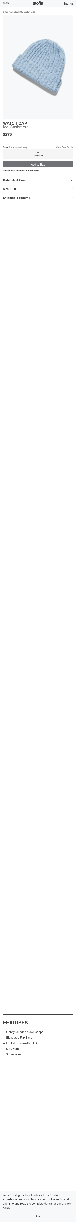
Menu (6, 2)
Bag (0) (68, 3)
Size (15, 147)
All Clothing (16, 11)
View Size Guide (64, 147)
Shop (5, 11)
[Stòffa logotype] (38, 4)
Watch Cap (29, 11)
